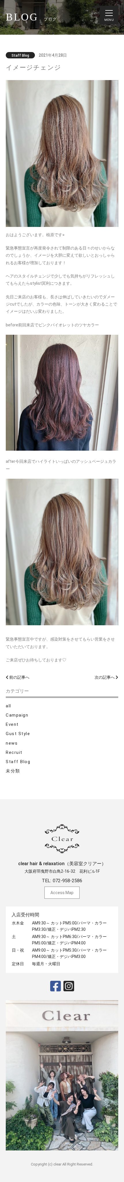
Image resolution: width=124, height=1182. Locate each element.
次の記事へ (105, 677)
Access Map (62, 892)
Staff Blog (18, 761)
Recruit (14, 752)
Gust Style (18, 733)
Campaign (17, 715)
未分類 (13, 771)
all (8, 706)
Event (12, 724)
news (12, 743)
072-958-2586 (67, 880)
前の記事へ (18, 677)
